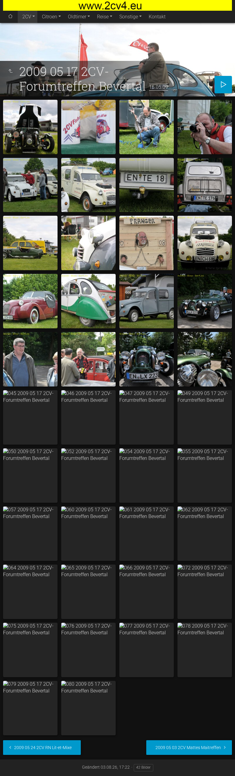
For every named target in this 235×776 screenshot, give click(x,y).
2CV (26, 17)
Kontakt (157, 17)
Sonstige (128, 17)
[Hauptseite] (117, 5)
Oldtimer (77, 17)
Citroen (49, 17)
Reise (103, 17)
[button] (12, 763)
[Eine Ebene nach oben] (10, 71)
